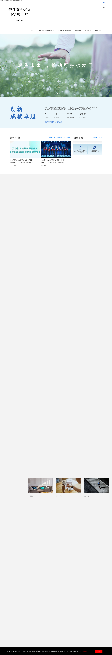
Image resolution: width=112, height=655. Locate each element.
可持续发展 (78, 30)
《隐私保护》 (85, 651)
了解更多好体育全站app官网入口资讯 (59, 137)
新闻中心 (88, 30)
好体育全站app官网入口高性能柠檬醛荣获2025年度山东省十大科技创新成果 (53, 162)
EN (104, 2)
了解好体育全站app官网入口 (53, 122)
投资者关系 (97, 30)
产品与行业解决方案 (64, 30)
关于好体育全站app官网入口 (46, 30)
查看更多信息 (97, 137)
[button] (57, 93)
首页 (32, 30)
